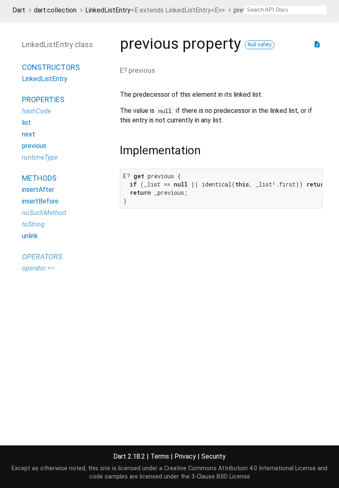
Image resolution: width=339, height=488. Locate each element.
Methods (39, 178)
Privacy (185, 456)
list (26, 123)
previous (34, 146)
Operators (42, 256)
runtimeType (39, 157)
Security (213, 456)
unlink (30, 236)
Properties (43, 99)
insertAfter (38, 190)
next (28, 134)
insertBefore (40, 201)
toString (33, 224)
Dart (18, 10)
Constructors (51, 67)
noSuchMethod (44, 213)
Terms (159, 456)
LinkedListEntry (155, 10)
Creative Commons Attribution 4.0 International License (240, 468)
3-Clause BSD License (220, 476)
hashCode (36, 111)
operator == (38, 268)
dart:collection (55, 10)
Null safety (260, 45)
